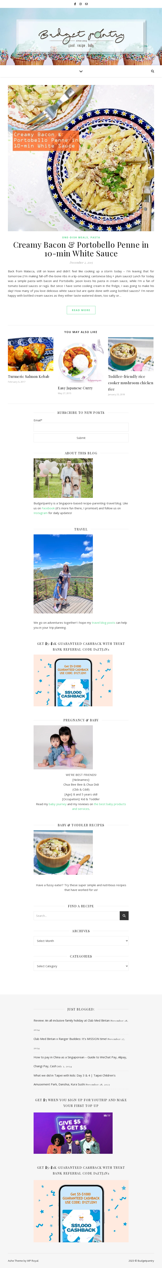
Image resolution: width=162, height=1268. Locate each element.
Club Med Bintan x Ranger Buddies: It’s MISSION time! (70, 1039)
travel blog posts (103, 623)
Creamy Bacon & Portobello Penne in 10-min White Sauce (81, 248)
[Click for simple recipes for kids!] (81, 852)
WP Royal (32, 1260)
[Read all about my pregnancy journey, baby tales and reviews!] (81, 747)
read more (81, 310)
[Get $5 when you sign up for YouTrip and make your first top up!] (81, 1133)
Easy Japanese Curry (75, 388)
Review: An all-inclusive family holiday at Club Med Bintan (72, 1020)
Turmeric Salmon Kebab (28, 376)
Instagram (41, 513)
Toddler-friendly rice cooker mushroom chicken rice (131, 383)
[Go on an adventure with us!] (81, 573)
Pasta (95, 237)
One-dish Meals (75, 237)
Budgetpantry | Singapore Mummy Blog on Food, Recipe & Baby (81, 39)
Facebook (48, 508)
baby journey (58, 804)
